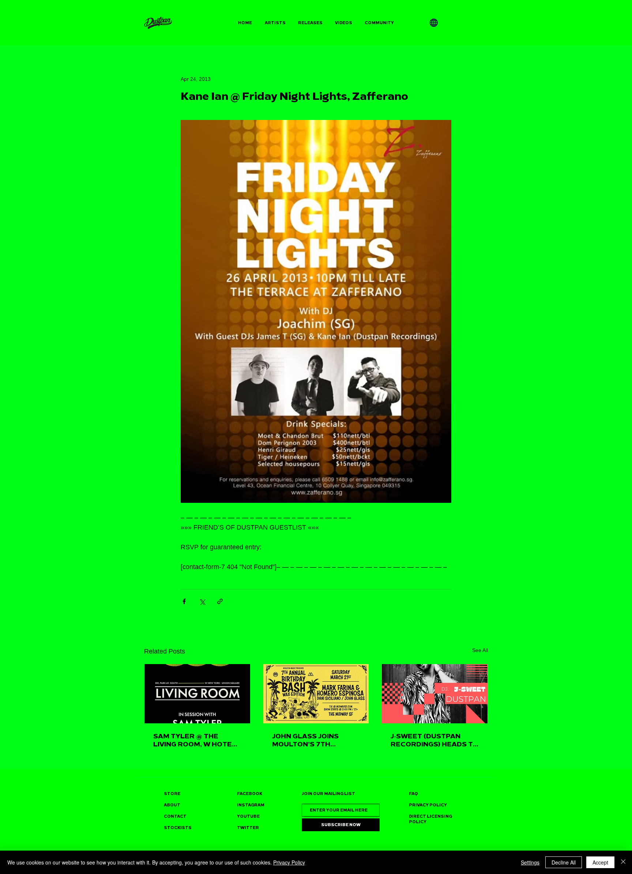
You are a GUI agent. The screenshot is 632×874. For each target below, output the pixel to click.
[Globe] (434, 22)
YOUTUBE (248, 816)
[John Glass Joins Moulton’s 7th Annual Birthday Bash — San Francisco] (316, 693)
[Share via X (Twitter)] (202, 601)
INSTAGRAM (250, 805)
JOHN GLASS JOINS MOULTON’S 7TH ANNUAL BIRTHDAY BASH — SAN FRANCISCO (315, 740)
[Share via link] (220, 601)
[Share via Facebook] (184, 601)
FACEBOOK (249, 793)
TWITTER (248, 827)
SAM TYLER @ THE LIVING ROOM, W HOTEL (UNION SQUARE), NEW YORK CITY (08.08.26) (194, 740)
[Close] (623, 862)
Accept (600, 862)
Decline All (564, 862)
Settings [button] (530, 862)
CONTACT (175, 816)
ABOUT (172, 805)
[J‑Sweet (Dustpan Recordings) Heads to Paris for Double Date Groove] (435, 693)
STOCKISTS (178, 827)
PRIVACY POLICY (428, 805)
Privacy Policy (289, 862)
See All (480, 650)
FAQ (413, 793)
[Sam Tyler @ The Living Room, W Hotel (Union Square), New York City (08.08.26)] (197, 693)
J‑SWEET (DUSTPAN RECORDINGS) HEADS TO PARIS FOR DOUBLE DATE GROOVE (434, 740)
